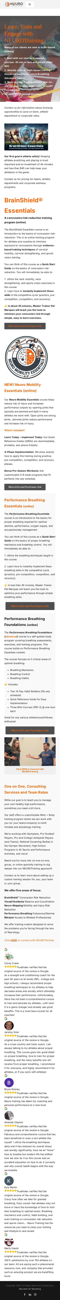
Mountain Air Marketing (30, 1289)
